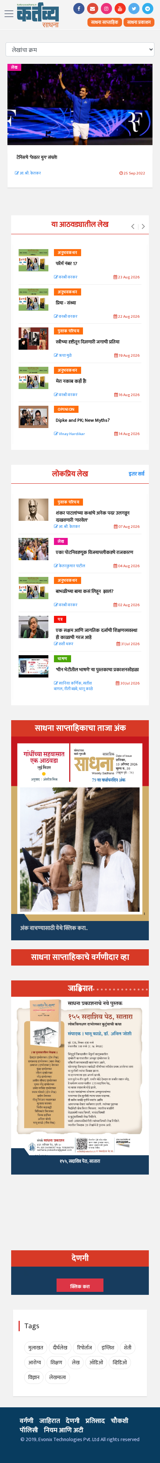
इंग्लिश (108, 1347)
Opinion (66, 409)
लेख (14, 67)
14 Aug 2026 (129, 434)
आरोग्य (34, 1362)
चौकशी (119, 1421)
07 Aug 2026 (129, 527)
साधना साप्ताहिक (104, 22)
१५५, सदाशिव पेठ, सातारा (80, 1161)
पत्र (60, 619)
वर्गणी (26, 1421)
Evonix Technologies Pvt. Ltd (68, 1439)
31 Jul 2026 (130, 644)
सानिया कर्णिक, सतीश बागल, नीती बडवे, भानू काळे (73, 686)
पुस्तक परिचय (68, 331)
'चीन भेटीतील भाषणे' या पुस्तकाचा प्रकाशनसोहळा (97, 670)
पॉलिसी (29, 1430)
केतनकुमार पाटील (71, 566)
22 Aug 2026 (128, 317)
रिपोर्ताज (84, 1347)
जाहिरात (49, 1421)
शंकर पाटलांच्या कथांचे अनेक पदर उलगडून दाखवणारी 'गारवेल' (92, 516)
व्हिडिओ (120, 1362)
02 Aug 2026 (128, 605)
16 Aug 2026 (129, 395)
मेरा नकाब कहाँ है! (71, 381)
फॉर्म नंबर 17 (67, 263)
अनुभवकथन (67, 252)
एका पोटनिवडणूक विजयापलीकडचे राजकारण (94, 552)
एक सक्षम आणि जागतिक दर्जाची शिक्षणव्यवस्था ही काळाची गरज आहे (96, 633)
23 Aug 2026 (128, 277)
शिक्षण (56, 1362)
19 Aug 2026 (129, 356)
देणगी (73, 1421)
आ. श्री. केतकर (30, 173)
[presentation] (132, 226)
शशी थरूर (65, 644)
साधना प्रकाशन (139, 22)
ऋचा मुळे (64, 356)
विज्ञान (33, 1377)
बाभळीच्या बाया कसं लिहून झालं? (85, 591)
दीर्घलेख (60, 1347)
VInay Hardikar (71, 434)
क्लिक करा (80, 1287)
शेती (127, 1347)
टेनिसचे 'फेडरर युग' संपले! (37, 157)
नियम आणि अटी (63, 1430)
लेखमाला (57, 1377)
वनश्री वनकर (67, 277)
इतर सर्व (136, 474)
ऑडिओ (96, 1362)
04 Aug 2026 (128, 566)
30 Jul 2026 (129, 683)
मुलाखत (35, 1347)
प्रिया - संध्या (66, 303)
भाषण (62, 659)
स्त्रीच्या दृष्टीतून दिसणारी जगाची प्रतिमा (87, 342)
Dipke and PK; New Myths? (83, 420)
